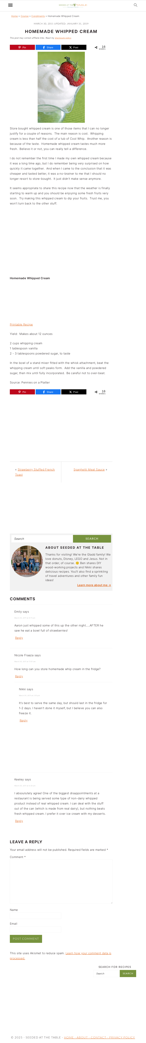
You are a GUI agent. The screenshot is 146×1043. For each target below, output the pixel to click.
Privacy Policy (122, 1037)
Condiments (38, 16)
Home (14, 16)
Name (14, 910)
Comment (18, 857)
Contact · (100, 1037)
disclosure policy (63, 38)
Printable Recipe (21, 324)
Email (13, 923)
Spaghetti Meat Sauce (89, 469)
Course (25, 16)
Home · (70, 1037)
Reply (19, 637)
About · (84, 1037)
